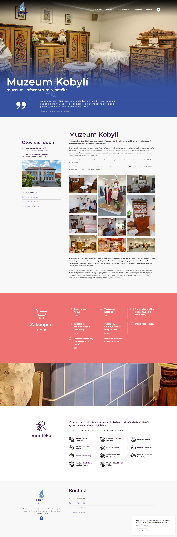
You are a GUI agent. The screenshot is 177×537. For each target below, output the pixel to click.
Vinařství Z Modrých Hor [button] (112, 431)
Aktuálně (98, 10)
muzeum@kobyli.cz (33, 206)
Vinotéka (138, 10)
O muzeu (109, 10)
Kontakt (149, 10)
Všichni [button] (73, 431)
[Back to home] (22, 9)
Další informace (141, 525)
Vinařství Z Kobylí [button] (89, 431)
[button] (83, 184)
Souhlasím (142, 530)
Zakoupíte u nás (124, 10)
